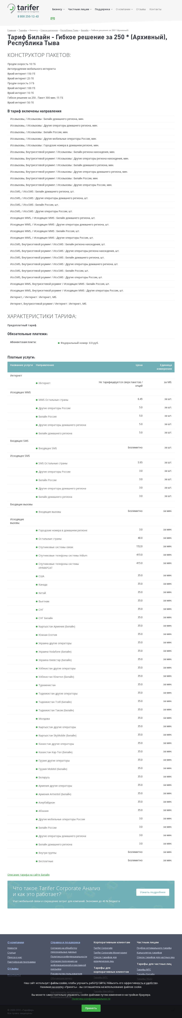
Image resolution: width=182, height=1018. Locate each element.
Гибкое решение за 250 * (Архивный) (110, 30)
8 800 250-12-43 (28, 16)
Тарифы (23, 30)
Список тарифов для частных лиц (156, 957)
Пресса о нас (14, 957)
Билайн (85, 30)
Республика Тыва (69, 30)
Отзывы (141, 9)
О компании (123, 9)
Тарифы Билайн (146, 974)
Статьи (11, 952)
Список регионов (49, 30)
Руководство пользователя (66, 973)
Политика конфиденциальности (91, 998)
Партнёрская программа (21, 961)
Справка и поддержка (65, 942)
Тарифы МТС (144, 969)
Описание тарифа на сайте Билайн (28, 874)
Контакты (155, 9)
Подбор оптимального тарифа (154, 948)
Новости (12, 948)
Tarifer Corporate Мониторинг (110, 952)
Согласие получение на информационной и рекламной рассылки (68, 965)
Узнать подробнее (152, 892)
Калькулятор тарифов (149, 952)
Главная (11, 30)
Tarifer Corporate (103, 948)
